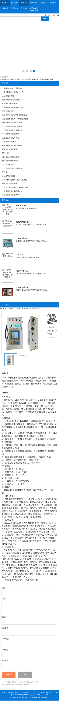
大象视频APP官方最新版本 (30, 309)
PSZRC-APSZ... (22, 271)
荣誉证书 (14, 8)
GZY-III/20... (20, 255)
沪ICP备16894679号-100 (31, 698)
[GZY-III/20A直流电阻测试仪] (7, 259)
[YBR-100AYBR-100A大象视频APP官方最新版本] (7, 210)
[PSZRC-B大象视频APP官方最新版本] (7, 292)
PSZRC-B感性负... (23, 287)
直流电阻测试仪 (23, 451)
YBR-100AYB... (22, 206)
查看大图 (22, 356)
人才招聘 (24, 8)
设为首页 (48, 15)
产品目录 (15, 309)
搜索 (45, 18)
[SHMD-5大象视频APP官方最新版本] (7, 243)
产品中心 (24, 3)
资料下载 (5, 8)
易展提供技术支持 (15, 698)
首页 (9, 309)
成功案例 (53, 3)
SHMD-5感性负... (22, 238)
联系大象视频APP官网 (34, 9)
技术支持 (43, 3)
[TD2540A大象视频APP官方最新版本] (7, 226)
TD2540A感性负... (22, 222)
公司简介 (14, 3)
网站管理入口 (46, 698)
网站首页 (5, 3)
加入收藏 (55, 15)
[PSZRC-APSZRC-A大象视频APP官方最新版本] (7, 275)
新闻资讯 (33, 3)
